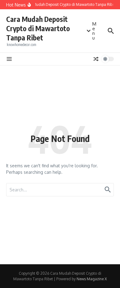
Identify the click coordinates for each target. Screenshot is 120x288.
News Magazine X (92, 279)
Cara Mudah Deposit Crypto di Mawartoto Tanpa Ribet (38, 28)
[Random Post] (96, 58)
